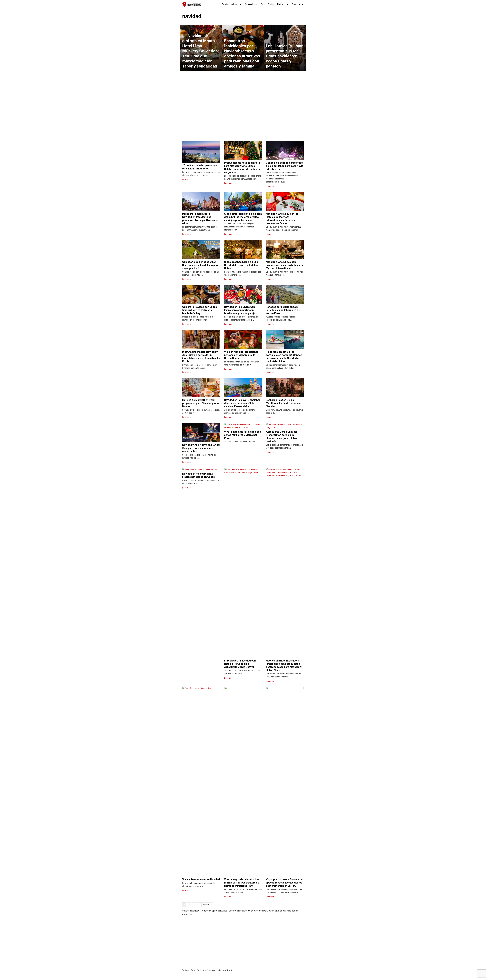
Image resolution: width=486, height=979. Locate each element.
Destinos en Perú (229, 4)
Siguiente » (207, 905)
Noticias (281, 4)
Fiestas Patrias (267, 4)
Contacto (296, 4)
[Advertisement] (243, 104)
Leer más (186, 179)
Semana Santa (251, 4)
